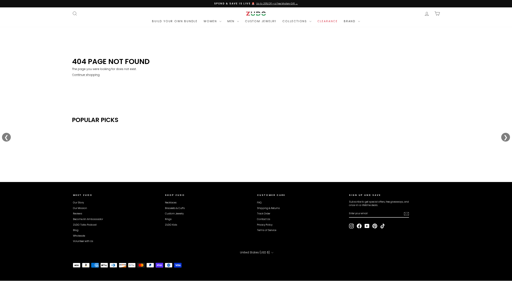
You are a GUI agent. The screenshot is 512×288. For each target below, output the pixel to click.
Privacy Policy (264, 224)
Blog (75, 230)
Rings (168, 219)
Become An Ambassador (88, 219)
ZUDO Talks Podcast (85, 224)
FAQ (259, 202)
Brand (350, 21)
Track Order (263, 213)
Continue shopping (86, 75)
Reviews (77, 213)
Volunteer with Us (83, 241)
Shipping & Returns (268, 208)
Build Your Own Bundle (175, 21)
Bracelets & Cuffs (175, 208)
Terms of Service (266, 230)
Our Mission (80, 208)
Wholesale (79, 235)
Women (211, 21)
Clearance (327, 21)
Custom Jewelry (260, 21)
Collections (295, 21)
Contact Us (263, 219)
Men (231, 21)
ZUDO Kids (171, 224)
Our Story (78, 202)
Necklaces (171, 202)
